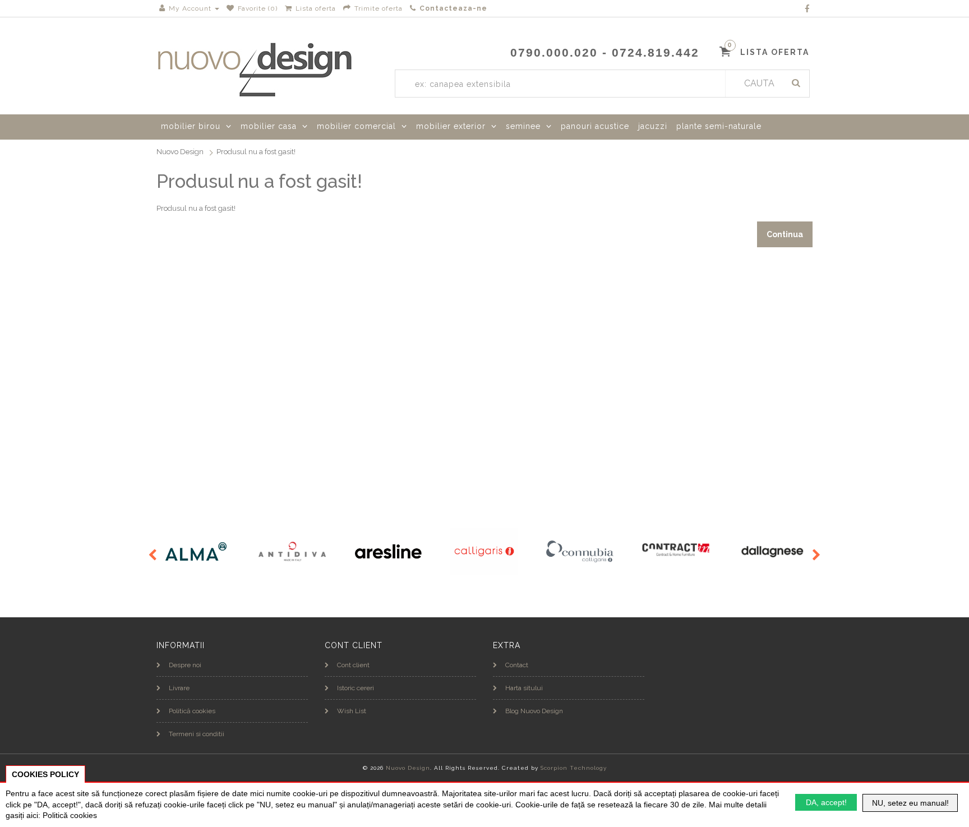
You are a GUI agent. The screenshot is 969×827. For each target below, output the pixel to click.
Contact (516, 665)
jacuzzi (652, 126)
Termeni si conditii (196, 734)
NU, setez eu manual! (910, 802)
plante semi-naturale (719, 126)
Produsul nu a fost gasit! (256, 151)
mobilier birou (190, 126)
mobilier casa (269, 126)
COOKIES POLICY (45, 774)
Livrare (179, 688)
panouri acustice (595, 126)
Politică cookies (192, 711)
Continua (785, 234)
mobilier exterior (451, 126)
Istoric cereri (355, 688)
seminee (523, 126)
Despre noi (185, 665)
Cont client (353, 665)
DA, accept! (826, 802)
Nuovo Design (180, 151)
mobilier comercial (356, 126)
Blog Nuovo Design (534, 711)
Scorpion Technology (574, 768)
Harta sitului (524, 688)
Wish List (351, 711)
